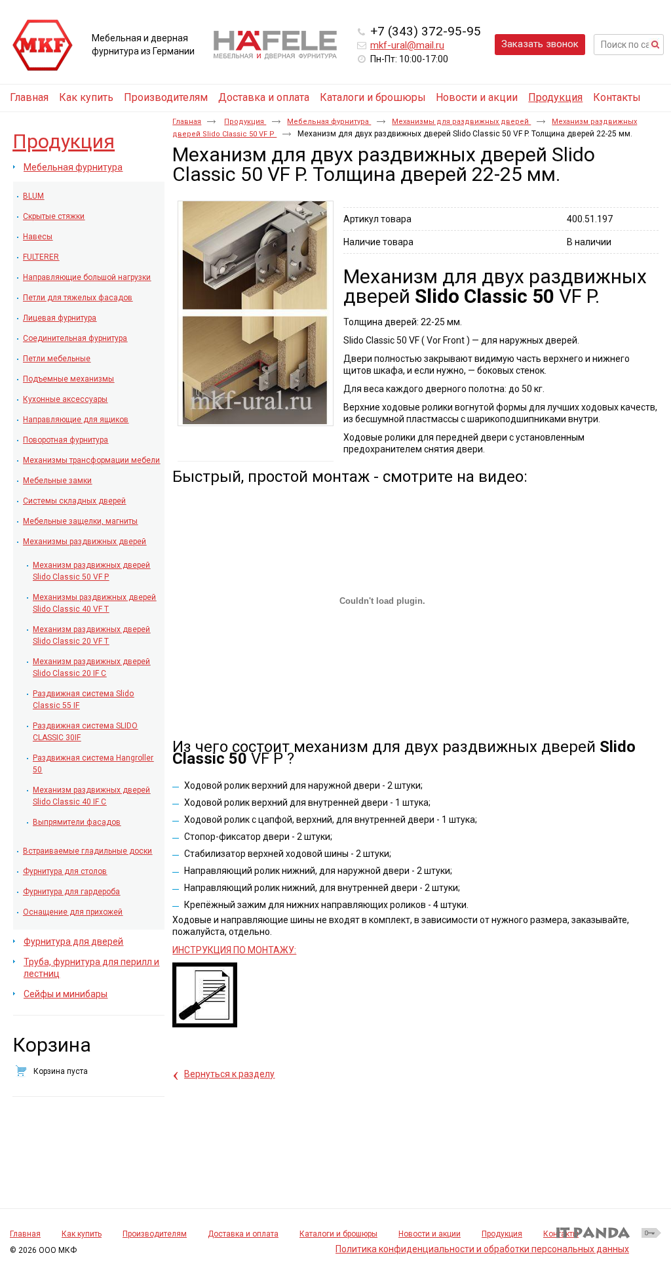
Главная (186, 121)
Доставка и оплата (243, 1233)
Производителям (155, 1233)
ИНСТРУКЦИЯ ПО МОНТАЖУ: (234, 950)
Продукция (555, 97)
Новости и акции (429, 1233)
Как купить (82, 1233)
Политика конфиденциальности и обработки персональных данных (482, 1249)
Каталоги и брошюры (338, 1233)
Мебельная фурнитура (329, 121)
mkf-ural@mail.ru (407, 45)
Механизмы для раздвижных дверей (461, 121)
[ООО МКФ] (42, 46)
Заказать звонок (540, 44)
